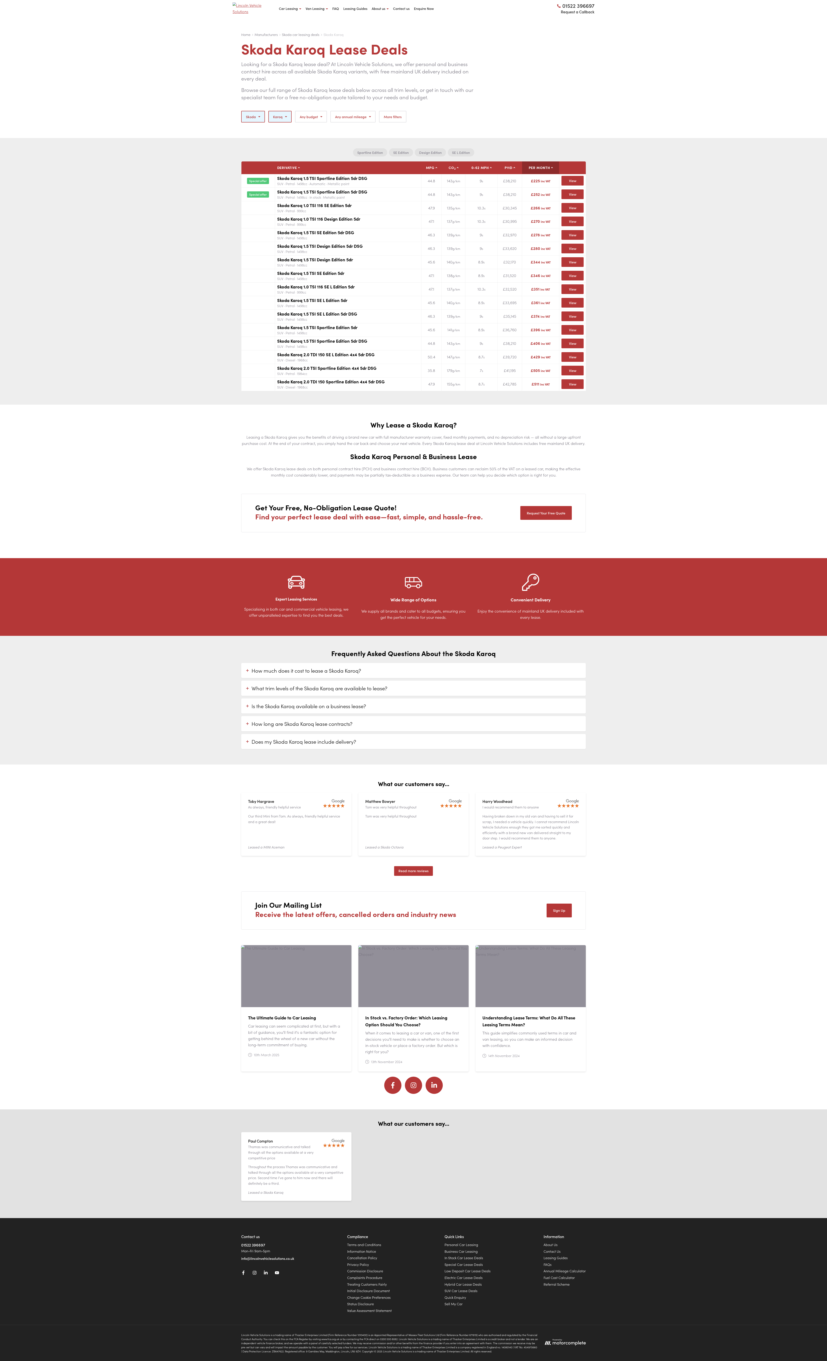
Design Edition (430, 152)
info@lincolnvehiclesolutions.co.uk (267, 1258)
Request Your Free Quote (546, 513)
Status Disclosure (360, 1303)
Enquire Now (424, 8)
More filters (393, 116)
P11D (508, 167)
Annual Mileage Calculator (565, 1270)
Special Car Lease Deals (464, 1264)
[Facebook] (392, 1085)
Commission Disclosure (365, 1270)
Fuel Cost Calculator (559, 1277)
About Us (551, 1244)
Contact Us (552, 1251)
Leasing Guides (355, 8)
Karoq (278, 116)
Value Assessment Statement (369, 1310)
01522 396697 (253, 1245)
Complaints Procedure (364, 1277)
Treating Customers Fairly (367, 1284)
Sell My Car (454, 1303)
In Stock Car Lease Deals (464, 1257)
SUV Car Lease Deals (461, 1290)
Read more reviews (413, 870)
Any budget (309, 116)
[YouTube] (277, 1273)
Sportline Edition (370, 152)
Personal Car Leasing (461, 1244)
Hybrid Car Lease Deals (463, 1284)
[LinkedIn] (434, 1085)
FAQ (335, 8)
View (572, 180)
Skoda (251, 116)
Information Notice (361, 1251)
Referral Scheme (557, 1284)
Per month (539, 167)
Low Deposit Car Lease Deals (468, 1270)
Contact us (401, 8)
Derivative (287, 167)
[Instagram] (413, 1085)
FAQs (548, 1264)
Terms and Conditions (364, 1244)
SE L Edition (461, 152)
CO (452, 167)
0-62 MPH (480, 167)
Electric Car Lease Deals (464, 1277)
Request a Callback (577, 11)
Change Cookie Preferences (369, 1297)
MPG (430, 167)
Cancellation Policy (362, 1257)
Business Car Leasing (461, 1251)
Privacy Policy (358, 1264)
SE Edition (401, 152)
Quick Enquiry (455, 1297)
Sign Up (559, 910)
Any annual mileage (351, 116)
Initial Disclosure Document (368, 1290)
